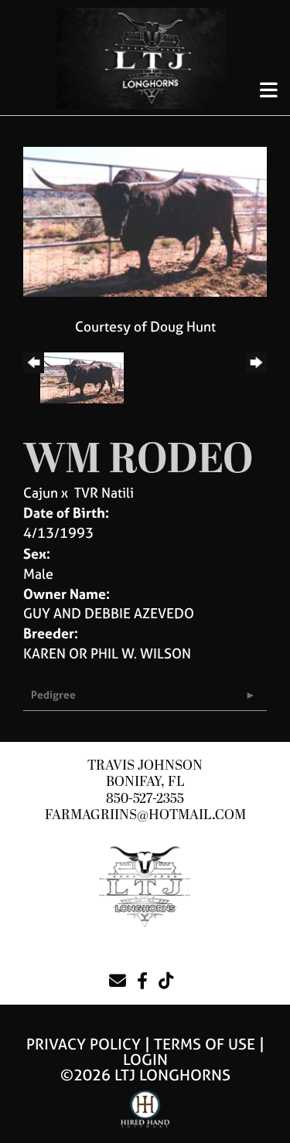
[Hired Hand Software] (145, 1115)
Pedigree (53, 694)
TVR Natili (104, 492)
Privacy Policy (83, 1043)
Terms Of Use (204, 1043)
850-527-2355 (145, 798)
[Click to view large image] (145, 220)
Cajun (40, 492)
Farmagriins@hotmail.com (145, 815)
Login (145, 1059)
